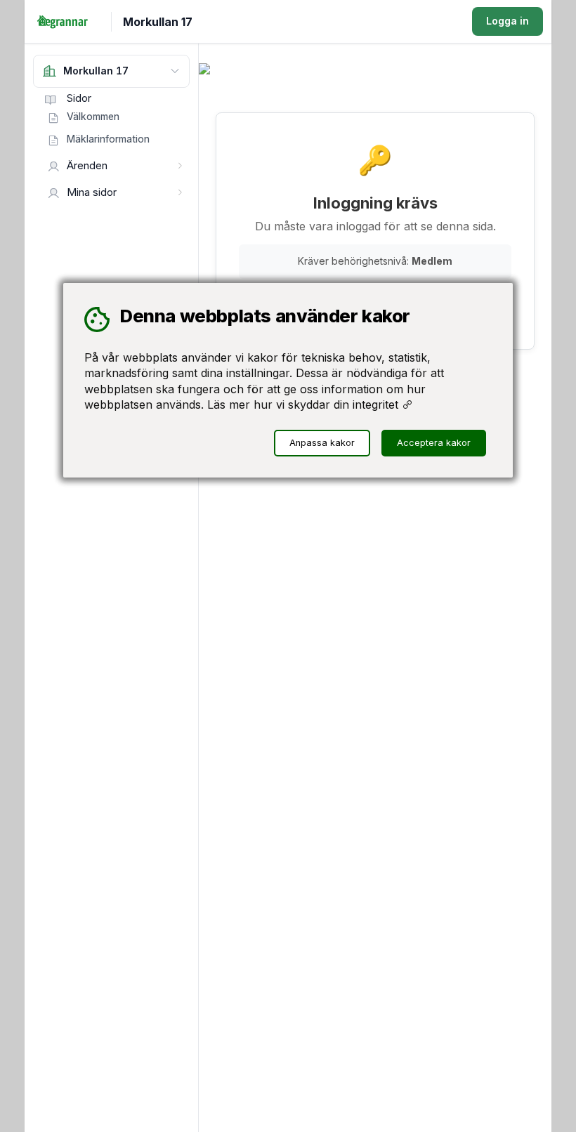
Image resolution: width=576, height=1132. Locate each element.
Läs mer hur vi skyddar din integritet (304, 404)
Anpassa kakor (322, 442)
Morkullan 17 (157, 22)
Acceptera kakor (434, 442)
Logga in (507, 21)
